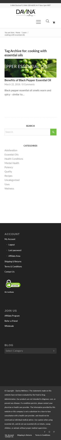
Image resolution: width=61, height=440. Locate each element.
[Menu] (37, 30)
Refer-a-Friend (11, 321)
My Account (10, 239)
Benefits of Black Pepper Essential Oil (28, 80)
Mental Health (12, 163)
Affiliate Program (12, 316)
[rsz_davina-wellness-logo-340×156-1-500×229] (25, 12)
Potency (9, 167)
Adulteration (11, 150)
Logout (11, 245)
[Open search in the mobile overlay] (47, 23)
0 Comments (28, 84)
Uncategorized (12, 180)
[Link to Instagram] (49, 432)
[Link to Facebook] (44, 432)
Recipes (9, 176)
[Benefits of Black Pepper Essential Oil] (30, 68)
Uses (7, 184)
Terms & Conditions (13, 267)
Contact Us (10, 272)
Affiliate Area (14, 256)
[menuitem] (38, 30)
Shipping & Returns (13, 262)
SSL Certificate (9, 292)
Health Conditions (14, 159)
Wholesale (9, 326)
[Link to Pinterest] (54, 432)
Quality (8, 172)
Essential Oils (12, 155)
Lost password (14, 250)
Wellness (9, 189)
